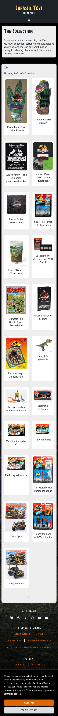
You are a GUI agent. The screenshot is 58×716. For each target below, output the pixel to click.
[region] (29, 693)
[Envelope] (46, 617)
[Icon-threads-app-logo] (18, 617)
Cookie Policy (19, 664)
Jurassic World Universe (39, 641)
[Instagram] (32, 617)
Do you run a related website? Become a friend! (28, 647)
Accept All (29, 702)
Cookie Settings (29, 710)
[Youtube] (39, 617)
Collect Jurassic (22, 634)
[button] (29, 19)
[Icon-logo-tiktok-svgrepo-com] (25, 617)
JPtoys (39, 634)
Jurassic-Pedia (14, 641)
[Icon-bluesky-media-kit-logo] (11, 617)
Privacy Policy (38, 664)
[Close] (55, 672)
